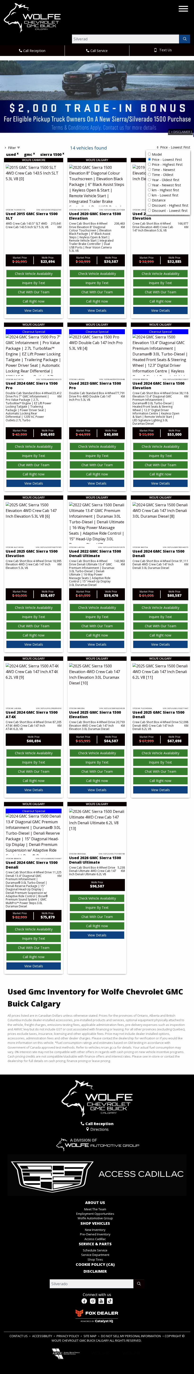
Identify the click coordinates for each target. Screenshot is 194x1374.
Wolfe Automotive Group (95, 1218)
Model (157, 154)
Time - (163, 169)
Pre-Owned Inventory (95, 1234)
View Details (33, 310)
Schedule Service (95, 1250)
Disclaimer (95, 1271)
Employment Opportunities (95, 1214)
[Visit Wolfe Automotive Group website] (97, 1143)
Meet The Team (95, 1209)
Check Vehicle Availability (34, 273)
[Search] (184, 38)
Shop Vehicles (95, 1223)
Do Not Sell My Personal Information (131, 1336)
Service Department (95, 1255)
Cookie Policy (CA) (95, 1265)
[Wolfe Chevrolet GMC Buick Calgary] (32, 17)
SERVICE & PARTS (95, 1244)
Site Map (90, 1336)
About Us (95, 1203)
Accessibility (42, 1336)
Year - (165, 180)
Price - (166, 159)
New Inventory (95, 1230)
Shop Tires (95, 1259)
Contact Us (18, 1336)
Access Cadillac (95, 1239)
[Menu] (183, 9)
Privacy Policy (68, 1336)
